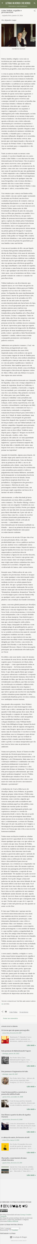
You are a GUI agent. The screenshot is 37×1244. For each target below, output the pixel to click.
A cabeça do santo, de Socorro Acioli (15, 1137)
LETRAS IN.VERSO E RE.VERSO (18, 3)
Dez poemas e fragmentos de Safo (14, 1071)
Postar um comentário (10, 1018)
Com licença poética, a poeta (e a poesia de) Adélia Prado (14, 1093)
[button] (35, 11)
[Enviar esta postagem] (6, 1012)
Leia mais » (31, 1045)
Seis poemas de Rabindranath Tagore (16, 1051)
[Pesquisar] (35, 3)
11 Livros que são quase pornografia (15, 1030)
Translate (15, 1230)
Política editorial (12, 1221)
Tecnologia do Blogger (19, 1237)
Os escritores (24, 1012)
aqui (2, 1003)
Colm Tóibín (13, 1012)
